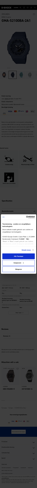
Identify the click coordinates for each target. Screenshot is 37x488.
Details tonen (26, 250)
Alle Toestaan (18, 256)
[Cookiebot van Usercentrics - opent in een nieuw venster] (26, 217)
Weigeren (18, 269)
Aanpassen (17, 263)
